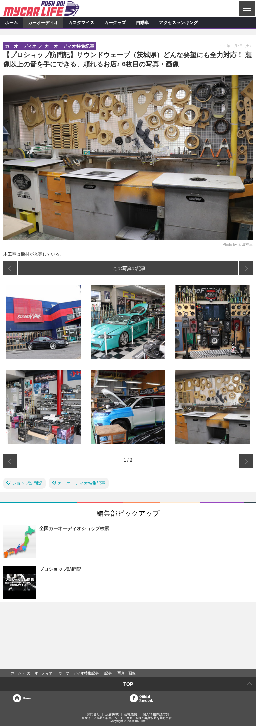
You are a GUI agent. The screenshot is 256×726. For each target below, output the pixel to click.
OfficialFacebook (146, 698)
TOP (128, 684)
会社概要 (130, 714)
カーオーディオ (43, 22)
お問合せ (93, 714)
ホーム (11, 22)
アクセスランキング (178, 22)
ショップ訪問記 (27, 483)
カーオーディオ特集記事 (81, 483)
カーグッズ (115, 22)
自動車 (142, 22)
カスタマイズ (81, 22)
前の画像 (10, 268)
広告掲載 (112, 714)
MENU (247, 8)
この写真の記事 (129, 268)
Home (27, 698)
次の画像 (246, 268)
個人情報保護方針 (156, 714)
